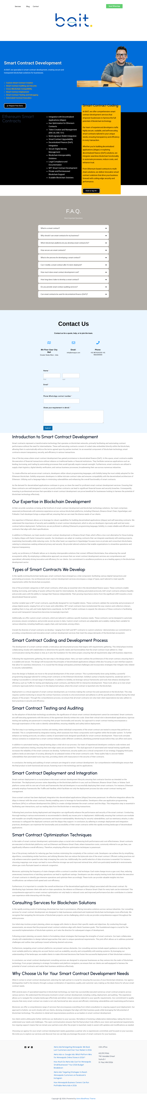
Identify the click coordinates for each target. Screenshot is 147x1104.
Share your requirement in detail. (57, 408)
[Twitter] (29, 1047)
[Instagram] (32, 1047)
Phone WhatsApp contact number (57, 396)
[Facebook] (25, 1047)
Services (18, 6)
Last (64, 379)
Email (46, 385)
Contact (36, 6)
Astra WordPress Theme (85, 1099)
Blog (28, 6)
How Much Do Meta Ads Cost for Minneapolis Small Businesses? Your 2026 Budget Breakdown (72, 1065)
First (44, 379)
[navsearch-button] (95, 2)
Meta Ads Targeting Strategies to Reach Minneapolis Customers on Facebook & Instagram (70, 1075)
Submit (48, 428)
